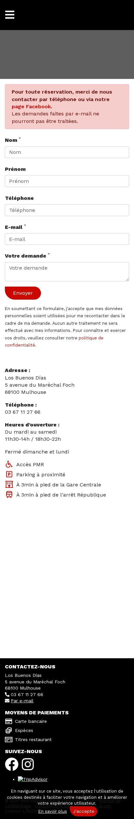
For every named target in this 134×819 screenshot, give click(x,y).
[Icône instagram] (28, 764)
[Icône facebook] (12, 764)
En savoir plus (52, 811)
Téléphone (19, 198)
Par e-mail (22, 700)
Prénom (15, 169)
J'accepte (83, 811)
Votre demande (27, 255)
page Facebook (31, 106)
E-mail (15, 226)
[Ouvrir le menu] (10, 15)
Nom (13, 139)
